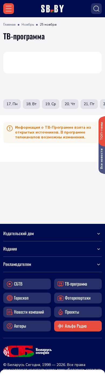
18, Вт (31, 104)
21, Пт (89, 104)
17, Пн (12, 104)
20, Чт (70, 104)
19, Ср (50, 104)
